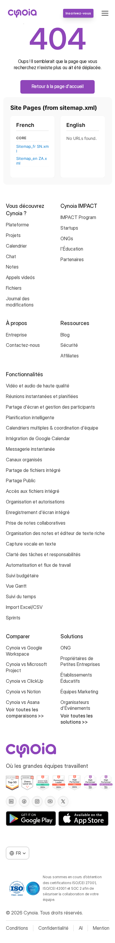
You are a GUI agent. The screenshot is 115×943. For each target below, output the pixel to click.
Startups (69, 228)
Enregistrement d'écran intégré (38, 512)
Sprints (13, 618)
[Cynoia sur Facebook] (24, 801)
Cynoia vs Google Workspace (24, 651)
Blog (65, 335)
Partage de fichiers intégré (33, 470)
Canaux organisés (24, 460)
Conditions (17, 928)
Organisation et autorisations (35, 502)
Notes (12, 267)
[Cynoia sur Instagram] (37, 801)
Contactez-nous (23, 345)
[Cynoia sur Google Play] (31, 818)
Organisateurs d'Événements (75, 705)
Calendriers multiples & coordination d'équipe (52, 428)
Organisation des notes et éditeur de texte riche (55, 533)
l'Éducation (71, 249)
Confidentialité (53, 928)
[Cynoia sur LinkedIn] (11, 801)
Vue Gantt (16, 586)
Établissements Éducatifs (76, 678)
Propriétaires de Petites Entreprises (80, 661)
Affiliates (69, 356)
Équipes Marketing (79, 692)
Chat (11, 256)
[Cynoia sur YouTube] (50, 801)
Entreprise (16, 335)
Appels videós (20, 277)
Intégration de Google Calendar (38, 438)
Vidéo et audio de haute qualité (37, 386)
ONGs (66, 238)
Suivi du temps (21, 596)
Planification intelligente (30, 417)
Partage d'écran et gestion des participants (50, 407)
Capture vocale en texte (31, 544)
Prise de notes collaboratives (36, 523)
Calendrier (16, 246)
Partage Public (21, 480)
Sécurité (69, 345)
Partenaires (72, 259)
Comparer (18, 636)
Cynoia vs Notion (23, 692)
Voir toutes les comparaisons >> (25, 713)
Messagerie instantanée (30, 449)
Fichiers (14, 288)
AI (81, 928)
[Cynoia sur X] (63, 801)
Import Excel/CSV (24, 607)
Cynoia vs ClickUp (24, 681)
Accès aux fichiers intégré (32, 491)
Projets (13, 235)
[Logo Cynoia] (22, 13)
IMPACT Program (78, 217)
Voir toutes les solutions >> (77, 719)
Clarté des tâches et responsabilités (43, 554)
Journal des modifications (20, 302)
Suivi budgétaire (22, 576)
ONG (65, 648)
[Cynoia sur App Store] (83, 818)
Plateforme (17, 225)
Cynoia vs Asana (23, 702)
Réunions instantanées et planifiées (42, 396)
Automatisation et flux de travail (38, 565)
